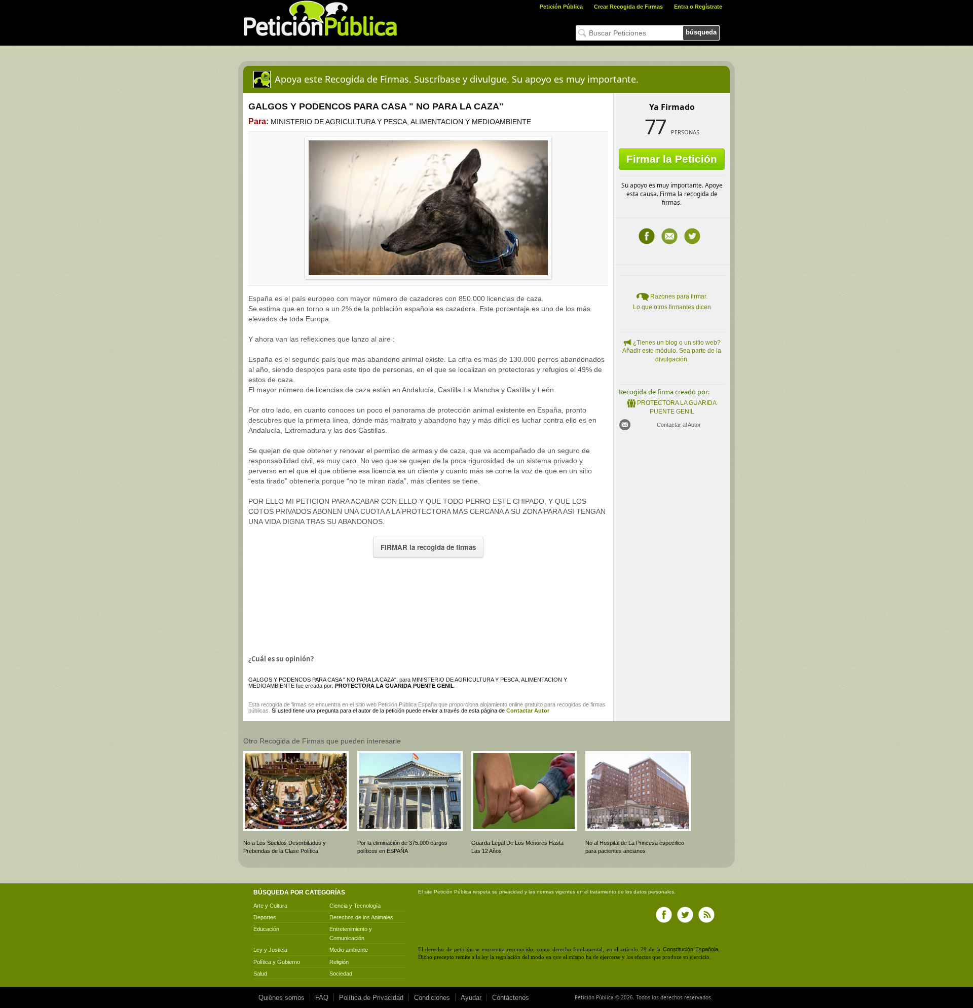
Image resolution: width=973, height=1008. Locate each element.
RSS (706, 915)
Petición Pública (561, 7)
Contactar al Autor (679, 425)
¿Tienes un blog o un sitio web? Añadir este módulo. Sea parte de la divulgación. (671, 351)
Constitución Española (690, 949)
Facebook (647, 236)
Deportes (264, 917)
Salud (260, 973)
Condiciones (432, 997)
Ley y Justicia (270, 950)
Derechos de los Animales (361, 917)
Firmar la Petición (671, 159)
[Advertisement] (428, 603)
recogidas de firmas (581, 704)
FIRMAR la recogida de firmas (428, 547)
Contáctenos (510, 997)
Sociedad (340, 973)
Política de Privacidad (371, 997)
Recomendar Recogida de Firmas (669, 236)
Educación (266, 929)
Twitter (692, 236)
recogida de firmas (284, 704)
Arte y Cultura (270, 906)
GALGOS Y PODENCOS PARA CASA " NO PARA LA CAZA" (322, 680)
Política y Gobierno (276, 962)
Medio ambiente (348, 950)
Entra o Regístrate (698, 7)
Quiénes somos (281, 997)
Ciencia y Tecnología (355, 906)
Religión (339, 962)
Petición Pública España (407, 704)
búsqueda (701, 32)
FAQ (321, 997)
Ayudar (471, 997)
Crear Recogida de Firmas (628, 7)
